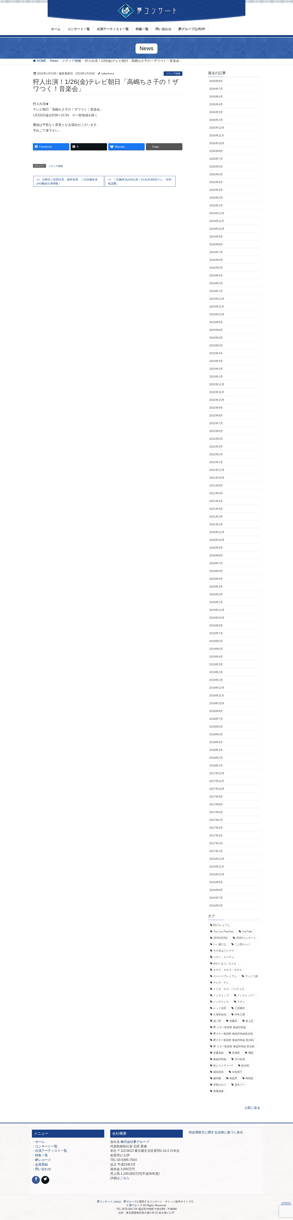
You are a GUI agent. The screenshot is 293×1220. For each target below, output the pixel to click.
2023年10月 (216, 314)
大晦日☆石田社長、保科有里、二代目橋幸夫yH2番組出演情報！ (67, 181)
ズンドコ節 (251, 976)
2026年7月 (216, 88)
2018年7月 (216, 718)
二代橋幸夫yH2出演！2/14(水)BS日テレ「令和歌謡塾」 (139, 181)
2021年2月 (216, 516)
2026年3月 (216, 112)
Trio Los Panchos (223, 931)
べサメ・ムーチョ (223, 957)
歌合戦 (245, 1065)
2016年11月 (216, 866)
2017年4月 (216, 827)
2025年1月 (216, 205)
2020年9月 (216, 547)
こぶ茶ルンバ (242, 944)
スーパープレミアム (225, 976)
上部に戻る (252, 1108)
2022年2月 (216, 454)
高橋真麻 (218, 1091)
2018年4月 (216, 742)
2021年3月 (216, 508)
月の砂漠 (240, 1059)
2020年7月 (216, 563)
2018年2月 (216, 757)
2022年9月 (216, 407)
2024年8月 (216, 244)
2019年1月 (216, 680)
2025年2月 (216, 197)
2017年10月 (216, 788)
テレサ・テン (221, 982)
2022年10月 (216, 399)
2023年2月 (216, 368)
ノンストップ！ (246, 995)
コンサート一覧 (46, 1146)
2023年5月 (216, 345)
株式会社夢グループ (135, 1141)
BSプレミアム (221, 925)
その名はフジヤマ (223, 950)
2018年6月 (216, 726)
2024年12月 (216, 213)
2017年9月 (216, 796)
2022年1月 (216, 462)
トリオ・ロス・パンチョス (228, 988)
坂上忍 (249, 1020)
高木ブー (240, 1084)
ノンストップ (221, 995)
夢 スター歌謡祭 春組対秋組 (229, 1027)
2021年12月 (216, 469)
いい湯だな (219, 944)
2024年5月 (216, 267)
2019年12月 (216, 609)
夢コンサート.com (107, 1201)
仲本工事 (240, 1014)
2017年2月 (216, 843)
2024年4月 (216, 275)
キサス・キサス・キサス (227, 969)
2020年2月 (216, 594)
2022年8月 (216, 415)
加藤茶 (233, 1020)
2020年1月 (216, 602)
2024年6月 (216, 259)
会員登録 (41, 1164)
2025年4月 (216, 182)
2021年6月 (216, 493)
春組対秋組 (219, 1059)
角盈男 (233, 1078)
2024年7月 (216, 252)
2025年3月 (216, 189)
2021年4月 (216, 501)
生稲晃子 (237, 1071)
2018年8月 (216, 711)
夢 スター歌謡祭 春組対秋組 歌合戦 (234, 1046)
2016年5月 (216, 905)
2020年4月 (216, 578)
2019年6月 (216, 641)
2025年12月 (216, 127)
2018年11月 (216, 695)
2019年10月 (216, 617)
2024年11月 (216, 221)
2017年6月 (216, 812)
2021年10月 (216, 477)
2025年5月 (216, 174)
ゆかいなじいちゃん (225, 963)
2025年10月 (216, 143)
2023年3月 (216, 361)
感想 (250, 1052)
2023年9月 (216, 322)
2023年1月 (216, 376)
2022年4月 (216, 446)
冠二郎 (217, 1020)
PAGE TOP (282, 1180)
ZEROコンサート (246, 937)
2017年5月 (216, 820)
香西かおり (219, 1084)
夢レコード (43, 1160)
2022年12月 (216, 384)
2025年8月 (216, 151)
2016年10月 (216, 874)
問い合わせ (43, 1169)
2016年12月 (216, 858)
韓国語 (249, 1078)
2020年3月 (216, 586)
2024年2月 (216, 283)
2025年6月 (216, 166)
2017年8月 (216, 804)
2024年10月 (216, 228)
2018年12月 (216, 687)
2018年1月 (216, 765)
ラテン (241, 1001)
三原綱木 (240, 1008)
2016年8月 (216, 890)
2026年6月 (216, 96)
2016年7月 (216, 897)
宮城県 (236, 1052)
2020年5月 (216, 571)
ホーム (40, 1141)
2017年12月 (216, 773)
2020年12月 (216, 532)
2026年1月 (216, 119)
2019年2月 (216, 672)
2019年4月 (216, 656)
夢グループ (130, 1201)
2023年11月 (216, 306)
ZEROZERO (220, 937)
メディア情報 (173, 73)
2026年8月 (216, 81)
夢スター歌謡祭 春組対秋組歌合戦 (233, 1033)
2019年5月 (216, 648)
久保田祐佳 (219, 1014)
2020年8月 (216, 555)
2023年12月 (216, 298)
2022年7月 (216, 423)
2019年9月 (216, 625)
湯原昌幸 (218, 1071)
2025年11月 (216, 135)
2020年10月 (216, 539)
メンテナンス (221, 1001)
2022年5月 (216, 438)
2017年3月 (216, 835)
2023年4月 (216, 353)
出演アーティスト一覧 (51, 1150)
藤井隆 (217, 1078)
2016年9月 (216, 882)
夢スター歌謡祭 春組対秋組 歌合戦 (233, 1040)
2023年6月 (216, 337)
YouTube (247, 931)
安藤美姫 (218, 1052)
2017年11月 (216, 781)
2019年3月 (216, 664)
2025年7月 (216, 158)
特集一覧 (41, 1155)
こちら (124, 1178)
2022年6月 (216, 431)
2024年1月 (216, 291)
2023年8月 (216, 329)
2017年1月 (216, 851)
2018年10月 (216, 703)
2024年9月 (216, 236)
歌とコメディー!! (223, 1065)
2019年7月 (216, 633)
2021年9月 (216, 485)
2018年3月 (216, 750)
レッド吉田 (219, 1008)
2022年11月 (216, 392)
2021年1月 (216, 524)
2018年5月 (216, 734)
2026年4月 (216, 104)
